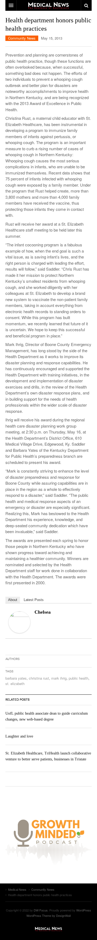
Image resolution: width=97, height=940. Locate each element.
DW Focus (48, 5)
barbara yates (16, 678)
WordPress (83, 910)
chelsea (42, 612)
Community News (22, 38)
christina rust (39, 678)
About (12, 600)
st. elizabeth (15, 683)
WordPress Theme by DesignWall (48, 915)
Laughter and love (19, 736)
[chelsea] (19, 621)
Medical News (48, 929)
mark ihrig (59, 678)
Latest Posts (34, 600)
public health (78, 678)
